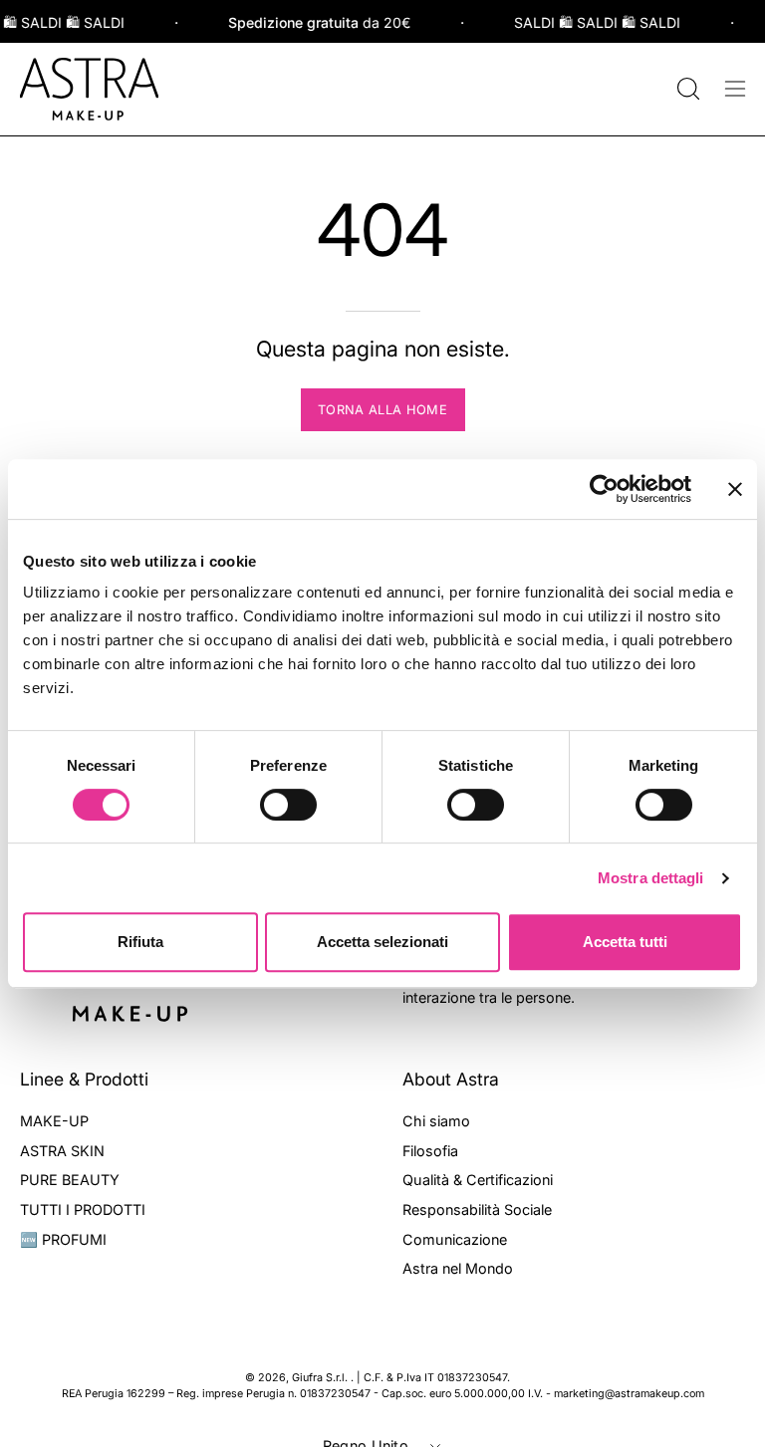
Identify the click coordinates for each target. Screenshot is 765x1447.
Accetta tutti (625, 941)
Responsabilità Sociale (477, 1209)
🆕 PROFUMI (63, 1238)
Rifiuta (140, 941)
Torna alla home (382, 409)
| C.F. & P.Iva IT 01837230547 (432, 1377)
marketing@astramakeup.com (629, 1393)
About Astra (450, 1079)
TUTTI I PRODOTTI (82, 1209)
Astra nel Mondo (457, 1268)
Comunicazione (454, 1238)
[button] (686, 89)
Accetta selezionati (382, 941)
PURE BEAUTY (70, 1179)
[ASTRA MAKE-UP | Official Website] (89, 89)
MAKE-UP (54, 1120)
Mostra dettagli (651, 877)
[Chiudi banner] (735, 489)
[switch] (288, 805)
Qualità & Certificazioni (477, 1179)
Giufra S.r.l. (321, 1377)
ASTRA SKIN (62, 1149)
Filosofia (430, 1149)
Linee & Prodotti (84, 1079)
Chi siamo (436, 1120)
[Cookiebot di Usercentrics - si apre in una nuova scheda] (604, 489)
